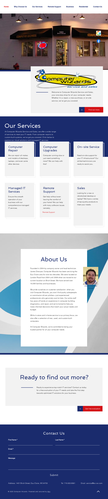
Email (11, 449)
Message (11, 458)
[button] (80, 408)
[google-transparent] (98, 33)
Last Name (59, 440)
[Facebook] (98, 41)
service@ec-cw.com (94, 483)
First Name (12, 440)
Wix (49, 491)
